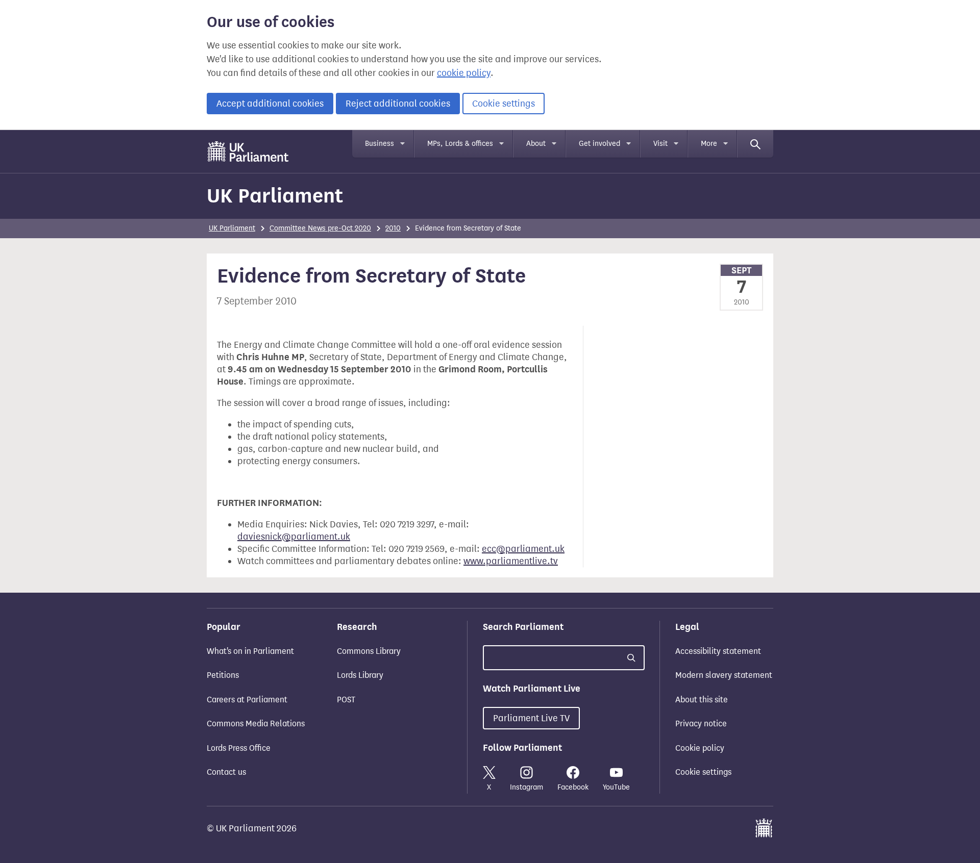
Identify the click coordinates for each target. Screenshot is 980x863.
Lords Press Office (239, 748)
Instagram (526, 787)
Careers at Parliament (247, 699)
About (536, 143)
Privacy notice (701, 723)
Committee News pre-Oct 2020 (320, 228)
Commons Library (369, 651)
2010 (393, 228)
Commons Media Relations (256, 723)
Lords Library (360, 675)
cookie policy (464, 73)
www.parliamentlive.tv (510, 561)
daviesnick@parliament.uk (293, 536)
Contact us (226, 772)
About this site (701, 699)
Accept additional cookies (270, 103)
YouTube (616, 787)
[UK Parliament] (248, 151)
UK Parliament (275, 195)
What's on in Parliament (250, 651)
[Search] (755, 144)
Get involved (599, 143)
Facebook (573, 787)
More (709, 143)
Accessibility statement (718, 651)
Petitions (223, 675)
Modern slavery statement (723, 675)
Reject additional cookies (398, 103)
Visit (660, 143)
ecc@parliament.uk (523, 548)
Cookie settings (503, 103)
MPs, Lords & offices (460, 143)
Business (379, 143)
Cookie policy (699, 748)
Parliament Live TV (531, 718)
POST (346, 699)
